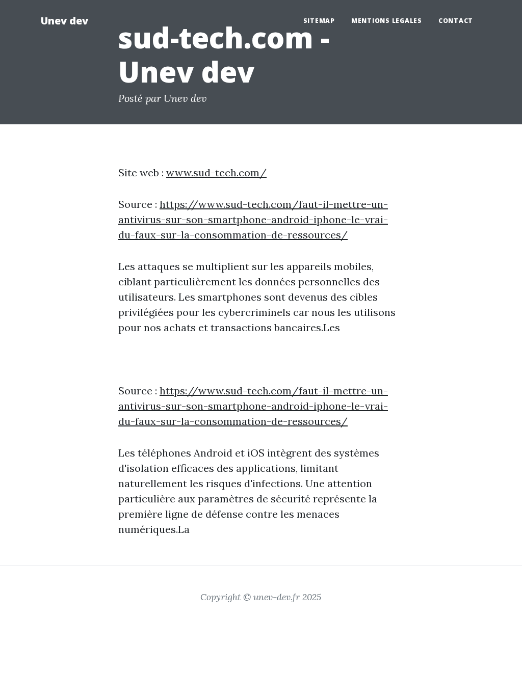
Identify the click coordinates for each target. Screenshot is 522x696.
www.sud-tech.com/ (216, 172)
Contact (455, 20)
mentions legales (386, 20)
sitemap (319, 20)
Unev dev (64, 21)
